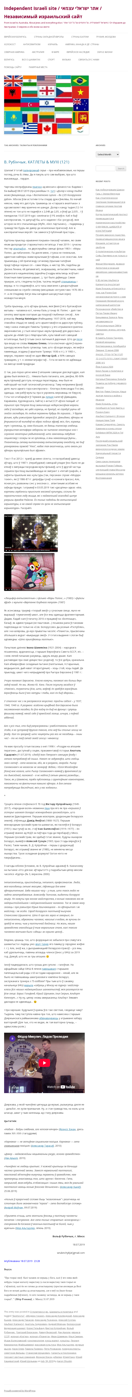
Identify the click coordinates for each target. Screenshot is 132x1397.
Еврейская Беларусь (15, 36)
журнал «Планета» (40, 1336)
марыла (28, 985)
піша (47, 808)
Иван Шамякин (59, 1336)
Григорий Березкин (27, 1332)
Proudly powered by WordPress (19, 1390)
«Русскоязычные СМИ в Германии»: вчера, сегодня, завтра (111, 329)
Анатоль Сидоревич (36, 1324)
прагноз (37, 186)
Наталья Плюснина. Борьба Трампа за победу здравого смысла (111, 383)
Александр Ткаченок (46, 1319)
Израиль (53, 44)
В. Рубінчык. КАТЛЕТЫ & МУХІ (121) (36, 161)
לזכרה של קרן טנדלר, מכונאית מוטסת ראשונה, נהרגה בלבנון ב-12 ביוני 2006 (111, 358)
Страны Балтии (80, 36)
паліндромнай (31, 170)
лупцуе (50, 396)
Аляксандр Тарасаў (42, 1145)
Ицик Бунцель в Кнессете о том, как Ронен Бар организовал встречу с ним (111, 292)
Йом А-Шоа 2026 (104, 366)
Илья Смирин (76, 1336)
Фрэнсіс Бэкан (67, 1129)
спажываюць (68, 281)
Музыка (66, 59)
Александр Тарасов (23, 1319)
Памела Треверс (34, 1348)
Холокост (10, 44)
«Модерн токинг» (35, 1315)
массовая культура (45, 1344)
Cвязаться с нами (88, 59)
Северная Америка (14, 52)
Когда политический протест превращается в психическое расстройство (112, 218)
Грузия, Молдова (106, 36)
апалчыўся (19, 248)
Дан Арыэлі (11, 1158)
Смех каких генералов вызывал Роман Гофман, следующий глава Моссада (110, 465)
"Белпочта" (18, 1315)
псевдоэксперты (71, 1348)
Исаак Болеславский (15, 1340)
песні (79, 339)
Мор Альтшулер (25, 1228)
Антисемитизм (31, 44)
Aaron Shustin (64, 1361)
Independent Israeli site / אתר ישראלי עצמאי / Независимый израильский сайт (53, 12)
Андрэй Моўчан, (14, 1207)
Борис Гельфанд (35, 1328)
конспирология (36, 1340)
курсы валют (52, 1340)
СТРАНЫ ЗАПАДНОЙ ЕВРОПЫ (49, 36)
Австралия (38, 52)
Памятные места (38, 67)
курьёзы (65, 1340)
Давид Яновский (48, 1332)
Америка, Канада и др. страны (82, 44)
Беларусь (9, 59)
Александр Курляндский (59, 1315)
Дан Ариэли (64, 1332)
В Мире (55, 52)
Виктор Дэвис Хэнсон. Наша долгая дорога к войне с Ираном (111, 395)
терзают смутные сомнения (19, 1357)
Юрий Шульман (28, 1361)
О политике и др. (39, 1311)
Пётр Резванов (52, 1348)
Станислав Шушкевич (38, 1352)
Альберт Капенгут (14, 1324)
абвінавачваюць (48, 1018)
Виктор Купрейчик (55, 1328)
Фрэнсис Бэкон (44, 1357)
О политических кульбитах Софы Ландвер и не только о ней (111, 255)
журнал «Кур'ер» (20, 1336)
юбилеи (57, 1357)
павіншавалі (49, 968)
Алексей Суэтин (67, 1319)
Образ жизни (104, 52)
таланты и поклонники (63, 1352)
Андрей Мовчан (57, 1324)
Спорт (51, 59)
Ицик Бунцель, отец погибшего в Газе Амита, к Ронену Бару (110, 408)
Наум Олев (18, 1348)
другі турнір (42, 944)
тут (52, 191)
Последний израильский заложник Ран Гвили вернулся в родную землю (110, 445)
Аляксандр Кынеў (70, 1187)
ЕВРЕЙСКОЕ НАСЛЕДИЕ (78, 52)
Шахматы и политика (61, 1311)
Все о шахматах (31, 59)
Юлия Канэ (69, 1357)
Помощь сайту (12, 67)
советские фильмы (14, 1352)
